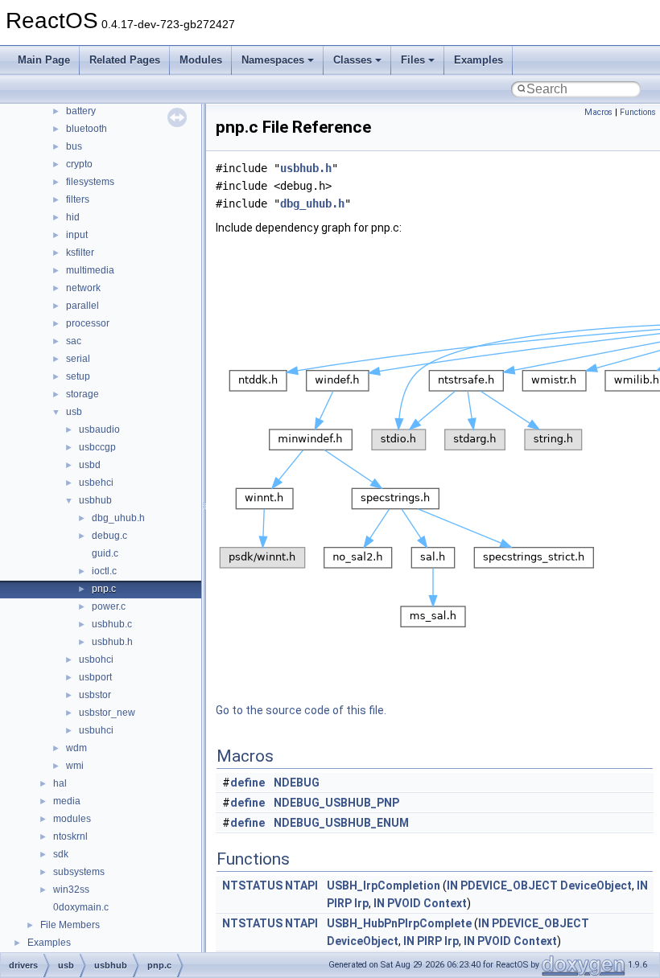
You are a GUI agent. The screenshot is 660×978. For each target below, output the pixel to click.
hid (73, 217)
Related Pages (124, 60)
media (66, 801)
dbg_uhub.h (118, 518)
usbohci (96, 659)
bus (74, 146)
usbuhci (96, 730)
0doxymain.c (81, 907)
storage (82, 394)
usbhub (95, 500)
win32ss (71, 889)
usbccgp (97, 447)
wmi (75, 765)
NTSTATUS (252, 885)
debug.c (109, 535)
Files (413, 60)
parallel (82, 305)
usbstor (95, 695)
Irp (361, 903)
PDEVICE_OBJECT (509, 885)
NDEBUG (297, 782)
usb (74, 411)
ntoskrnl (70, 836)
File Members (70, 925)
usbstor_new (107, 712)
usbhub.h (112, 641)
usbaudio (99, 429)
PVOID (404, 903)
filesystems (90, 181)
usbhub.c (112, 624)
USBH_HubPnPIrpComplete (399, 923)
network (83, 288)
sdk (60, 854)
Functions (638, 112)
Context (445, 903)
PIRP (339, 903)
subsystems (79, 871)
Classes (352, 60)
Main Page (44, 60)
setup (78, 376)
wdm (76, 748)
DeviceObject (596, 885)
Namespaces (272, 60)
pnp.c (104, 588)
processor (87, 323)
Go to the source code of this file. (301, 710)
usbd (90, 465)
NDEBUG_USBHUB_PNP (336, 802)
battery (81, 111)
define (247, 782)
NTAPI (301, 885)
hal (60, 783)
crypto (79, 164)
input (77, 234)
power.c (109, 606)
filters (77, 199)
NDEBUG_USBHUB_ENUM (341, 822)
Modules (200, 60)
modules (72, 818)
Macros (598, 112)
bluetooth (86, 128)
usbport (95, 677)
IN (452, 885)
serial (78, 358)
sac (73, 341)
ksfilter (80, 252)
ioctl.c (104, 571)
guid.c (105, 553)
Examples (478, 60)
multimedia (90, 270)
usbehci (96, 482)
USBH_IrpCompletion (383, 885)
